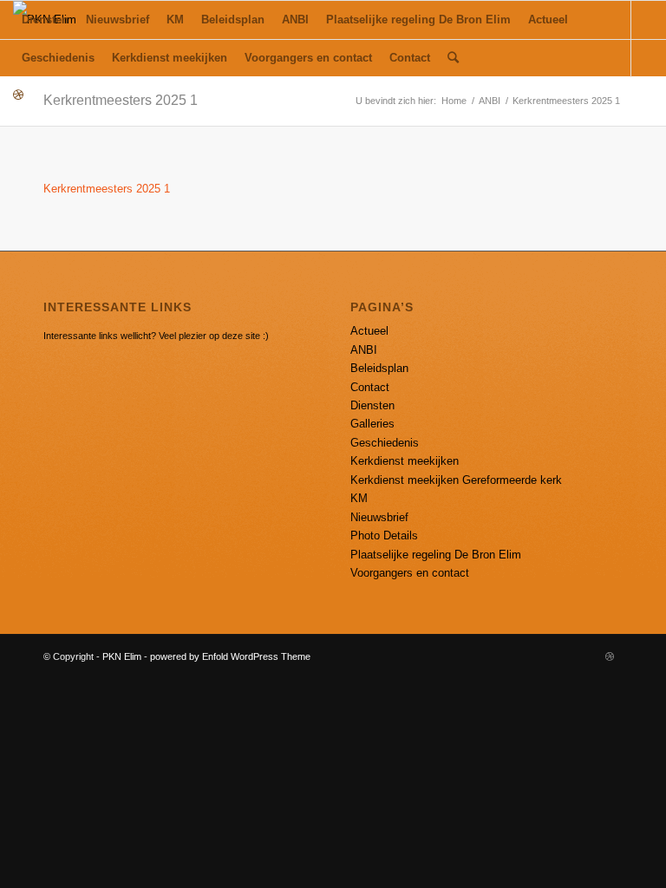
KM (359, 498)
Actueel (369, 330)
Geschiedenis (384, 442)
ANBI (489, 100)
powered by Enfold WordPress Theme (230, 656)
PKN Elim (121, 656)
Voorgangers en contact (409, 572)
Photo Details (384, 535)
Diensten (372, 405)
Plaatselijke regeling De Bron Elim (435, 554)
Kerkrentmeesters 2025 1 (120, 100)
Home (454, 100)
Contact (369, 387)
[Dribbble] (18, 95)
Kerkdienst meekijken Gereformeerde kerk (456, 479)
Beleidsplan (379, 368)
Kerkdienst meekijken (404, 460)
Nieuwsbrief (379, 517)
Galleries (372, 423)
